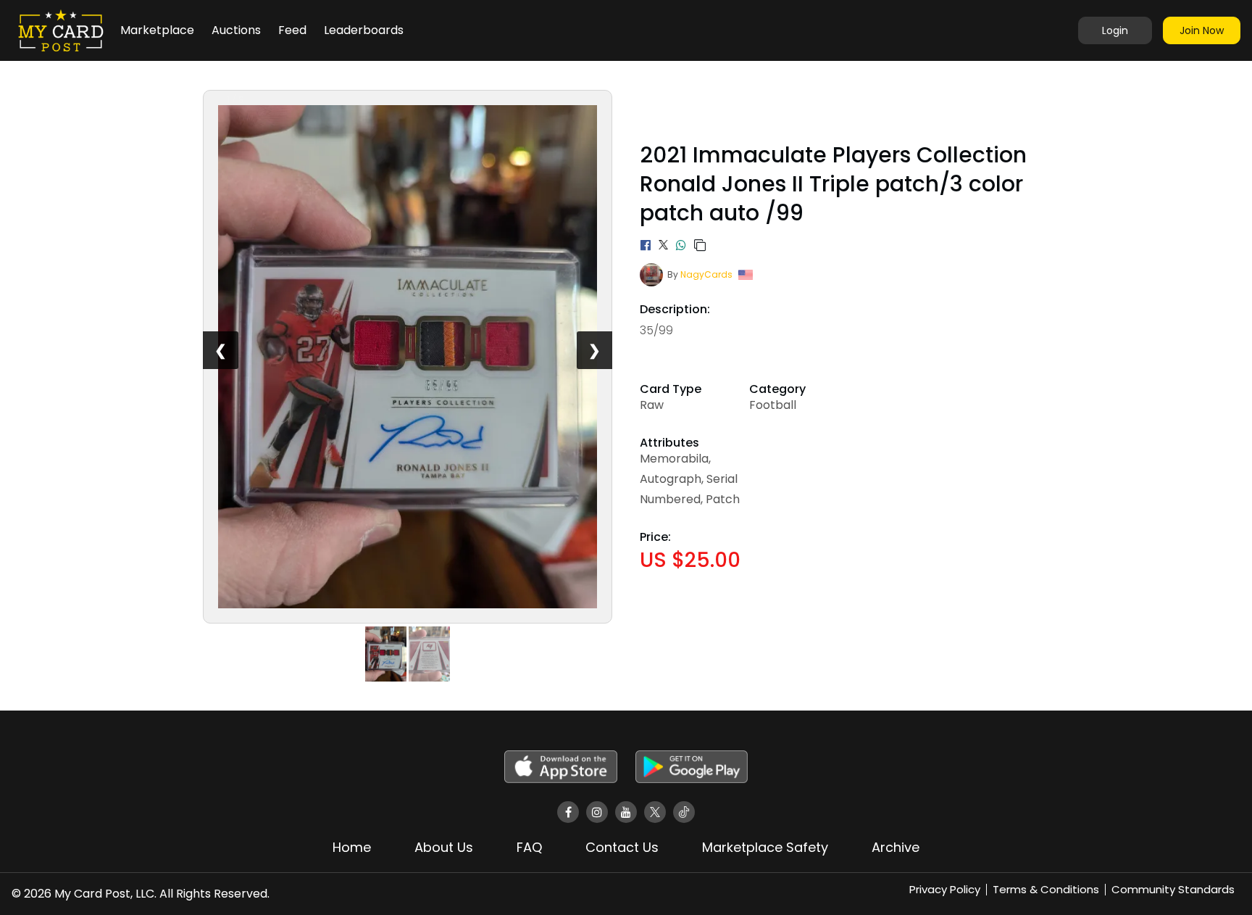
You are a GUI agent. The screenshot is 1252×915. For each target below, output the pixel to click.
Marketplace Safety (765, 847)
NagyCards (706, 274)
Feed (292, 30)
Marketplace (157, 30)
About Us (443, 847)
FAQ (529, 847)
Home (352, 847)
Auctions (236, 30)
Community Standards (1173, 889)
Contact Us (622, 847)
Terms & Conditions (1046, 889)
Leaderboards (364, 30)
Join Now (1202, 30)
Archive (895, 847)
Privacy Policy (944, 889)
